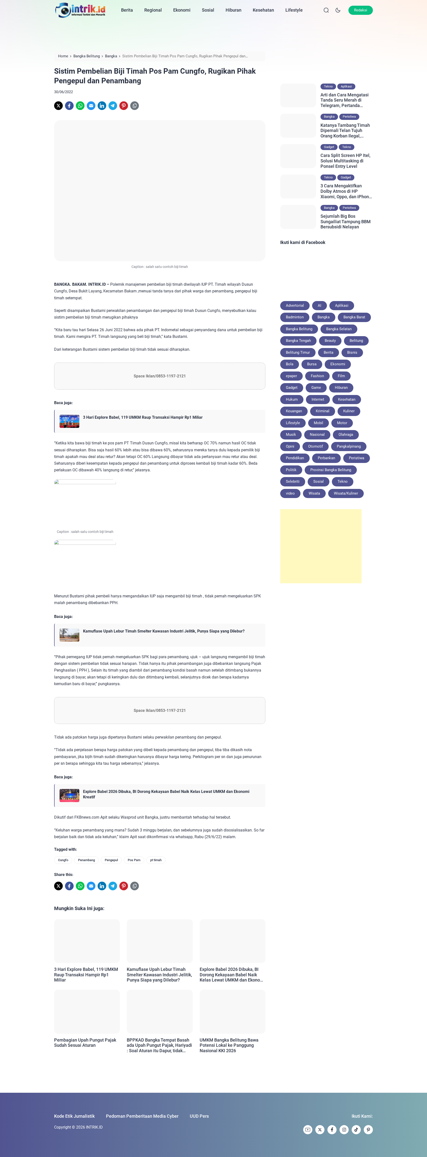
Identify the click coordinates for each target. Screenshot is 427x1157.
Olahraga (346, 434)
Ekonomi (182, 10)
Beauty (330, 340)
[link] (58, 105)
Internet (318, 399)
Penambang (86, 860)
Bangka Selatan (339, 329)
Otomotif (315, 446)
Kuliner (349, 411)
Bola (289, 364)
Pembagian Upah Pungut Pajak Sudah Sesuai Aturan (85, 1042)
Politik (291, 470)
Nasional (317, 434)
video (290, 493)
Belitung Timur (298, 352)
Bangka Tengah (298, 340)
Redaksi (360, 10)
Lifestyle (294, 10)
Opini (290, 446)
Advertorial (295, 305)
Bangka (329, 116)
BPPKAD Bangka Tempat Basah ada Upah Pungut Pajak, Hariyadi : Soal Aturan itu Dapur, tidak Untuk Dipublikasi (159, 1045)
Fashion (317, 376)
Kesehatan (263, 10)
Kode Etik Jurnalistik (74, 1116)
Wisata (314, 493)
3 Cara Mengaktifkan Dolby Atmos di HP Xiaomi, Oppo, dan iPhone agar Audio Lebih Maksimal (345, 191)
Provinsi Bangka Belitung (330, 470)
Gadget (329, 147)
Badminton (295, 317)
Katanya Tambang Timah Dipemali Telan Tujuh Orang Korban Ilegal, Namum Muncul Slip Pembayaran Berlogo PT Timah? (345, 131)
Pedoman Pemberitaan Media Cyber (142, 1116)
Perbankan (326, 458)
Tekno (328, 86)
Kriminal (322, 411)
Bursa (312, 364)
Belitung (356, 340)
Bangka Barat (354, 317)
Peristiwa (349, 116)
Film (341, 376)
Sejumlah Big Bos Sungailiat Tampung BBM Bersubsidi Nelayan (345, 221)
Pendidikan (295, 458)
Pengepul (111, 860)
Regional (153, 10)
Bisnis (352, 352)
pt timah (156, 860)
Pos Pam (134, 860)
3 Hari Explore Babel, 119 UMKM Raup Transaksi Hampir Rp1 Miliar (143, 417)
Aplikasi (346, 86)
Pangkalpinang (349, 446)
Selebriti (292, 481)
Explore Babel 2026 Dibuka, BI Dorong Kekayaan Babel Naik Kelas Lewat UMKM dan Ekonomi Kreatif (166, 794)
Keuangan (294, 411)
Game (316, 387)
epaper (291, 376)
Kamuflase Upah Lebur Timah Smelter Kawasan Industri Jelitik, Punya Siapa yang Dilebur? (164, 631)
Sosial (208, 10)
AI (319, 305)
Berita (127, 10)
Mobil (318, 423)
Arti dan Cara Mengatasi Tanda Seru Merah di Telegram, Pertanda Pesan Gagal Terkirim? (344, 100)
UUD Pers (199, 1116)
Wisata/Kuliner (346, 493)
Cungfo (63, 860)
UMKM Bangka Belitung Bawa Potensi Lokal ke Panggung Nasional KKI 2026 (229, 1045)
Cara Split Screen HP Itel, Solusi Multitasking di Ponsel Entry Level (345, 161)
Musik (291, 434)
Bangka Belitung (299, 329)
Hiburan (233, 10)
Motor (342, 423)
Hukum (292, 399)
